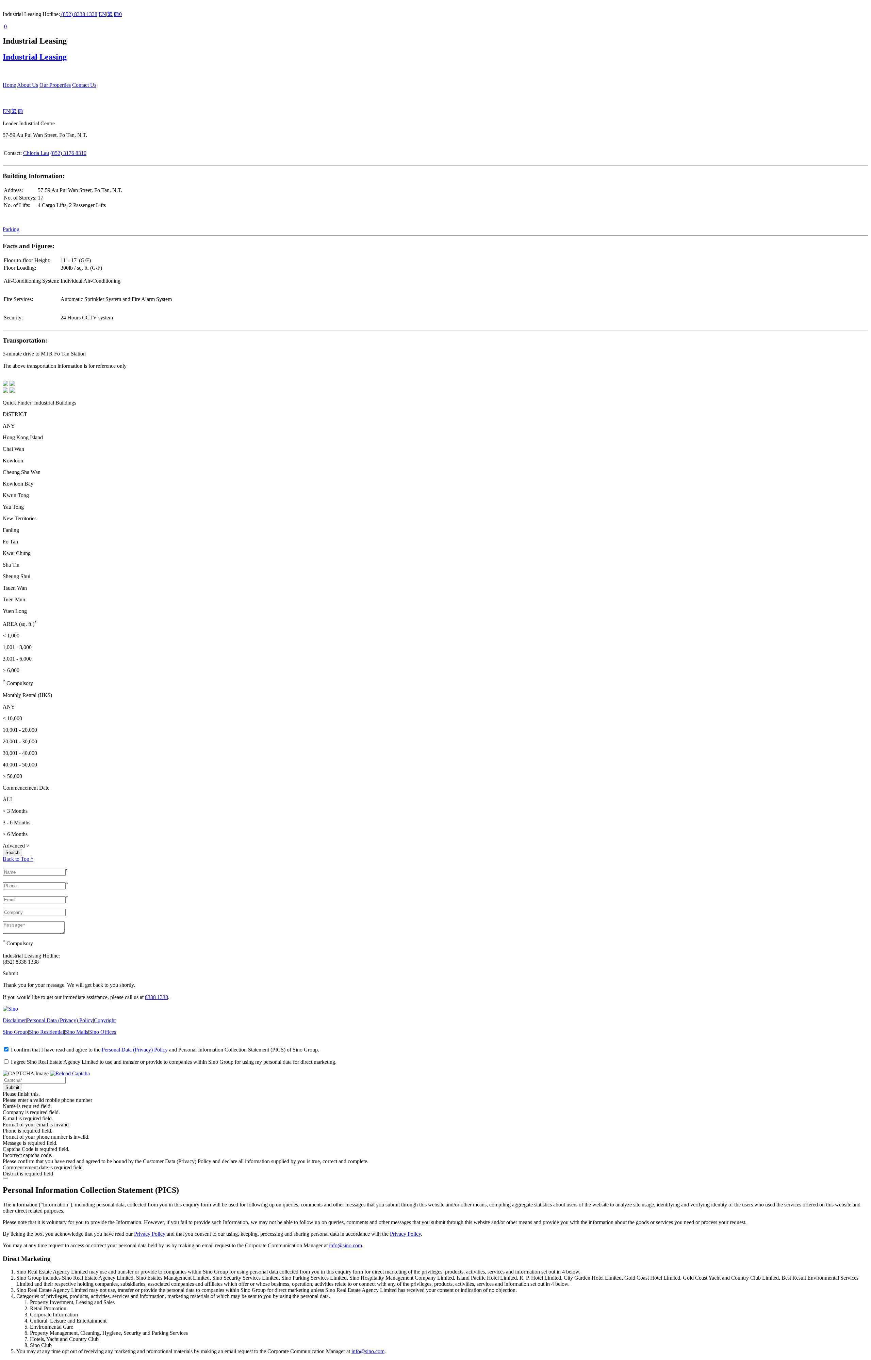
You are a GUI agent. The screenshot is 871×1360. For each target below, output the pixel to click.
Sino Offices (102, 1032)
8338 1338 (156, 997)
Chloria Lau (36, 153)
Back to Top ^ (18, 859)
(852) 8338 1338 (78, 14)
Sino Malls (76, 1032)
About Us (27, 85)
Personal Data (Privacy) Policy (60, 1020)
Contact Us (84, 85)
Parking (11, 229)
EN (102, 14)
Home (9, 85)
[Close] (5, 1178)
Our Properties (55, 85)
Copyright (105, 1020)
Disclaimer (14, 1020)
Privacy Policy (149, 1234)
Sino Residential (46, 1032)
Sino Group (15, 1032)
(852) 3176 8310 (68, 153)
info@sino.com (345, 1245)
